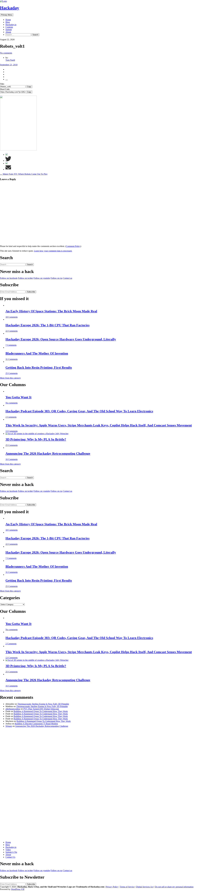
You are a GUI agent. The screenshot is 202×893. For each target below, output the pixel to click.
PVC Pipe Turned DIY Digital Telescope (41, 709)
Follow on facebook (8, 278)
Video (8, 849)
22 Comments (11, 331)
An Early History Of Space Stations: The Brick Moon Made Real (51, 311)
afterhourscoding (12, 709)
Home (8, 19)
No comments (6, 53)
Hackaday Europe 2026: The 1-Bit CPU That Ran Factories (47, 325)
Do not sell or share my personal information (174, 887)
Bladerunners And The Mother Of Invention (36, 353)
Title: (2, 84)
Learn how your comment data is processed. (53, 251)
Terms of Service (127, 887)
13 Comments (11, 431)
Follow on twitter (25, 278)
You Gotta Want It (18, 397)
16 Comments (11, 459)
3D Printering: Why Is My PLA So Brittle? (35, 439)
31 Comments (11, 359)
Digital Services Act (144, 887)
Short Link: (5, 89)
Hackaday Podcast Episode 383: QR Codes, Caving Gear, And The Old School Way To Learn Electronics (79, 411)
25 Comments (11, 373)
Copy (29, 87)
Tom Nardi (10, 60)
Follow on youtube (42, 278)
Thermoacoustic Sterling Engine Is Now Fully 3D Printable (43, 704)
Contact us (67, 278)
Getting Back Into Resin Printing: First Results (38, 367)
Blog (7, 22)
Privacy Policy (112, 887)
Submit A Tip (11, 852)
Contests (9, 27)
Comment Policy (73, 246)
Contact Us (10, 857)
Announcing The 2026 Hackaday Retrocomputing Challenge (47, 453)
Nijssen (8, 726)
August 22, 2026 (7, 39)
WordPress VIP (17, 889)
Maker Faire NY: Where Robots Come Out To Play (24, 174)
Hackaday (9, 7)
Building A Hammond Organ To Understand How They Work (41, 711)
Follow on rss (56, 278)
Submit (8, 29)
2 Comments (10, 417)
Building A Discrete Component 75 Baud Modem (36, 723)
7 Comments (10, 345)
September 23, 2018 (8, 65)
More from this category (10, 378)
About (8, 32)
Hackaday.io (10, 24)
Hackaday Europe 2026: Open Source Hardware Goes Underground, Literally (60, 339)
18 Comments (11, 317)
